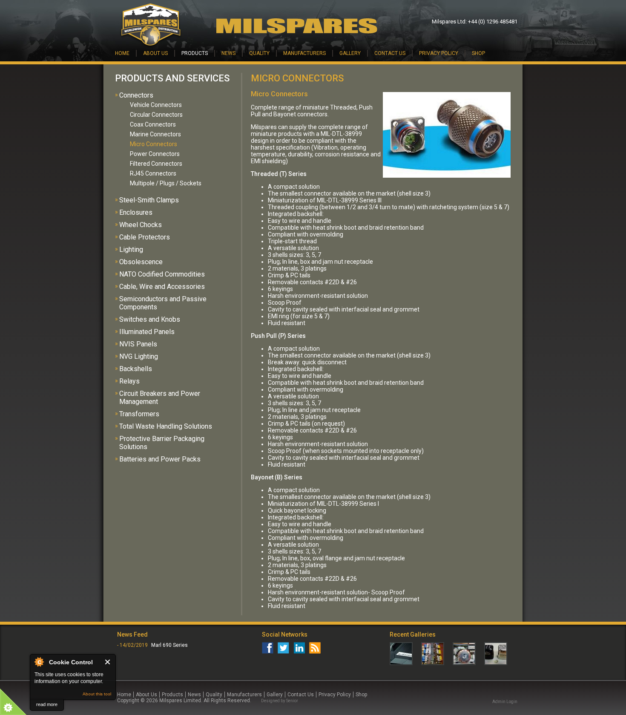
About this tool (97, 694)
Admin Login (504, 701)
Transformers (139, 414)
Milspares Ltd (448, 21)
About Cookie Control (38, 661)
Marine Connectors (155, 134)
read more (46, 704)
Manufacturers (304, 53)
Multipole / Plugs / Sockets (165, 183)
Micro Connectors (153, 144)
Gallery (350, 53)
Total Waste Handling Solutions (165, 426)
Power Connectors (155, 153)
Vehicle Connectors (156, 104)
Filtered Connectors (156, 163)
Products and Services (172, 78)
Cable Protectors (144, 237)
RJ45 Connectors (153, 173)
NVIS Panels (138, 344)
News (228, 53)
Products (194, 53)
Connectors (136, 95)
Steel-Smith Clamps (149, 200)
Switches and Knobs (149, 319)
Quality (259, 53)
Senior (292, 700)
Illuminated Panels (147, 332)
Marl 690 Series (169, 645)
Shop (478, 53)
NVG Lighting (138, 356)
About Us (155, 53)
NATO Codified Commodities (162, 274)
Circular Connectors (156, 114)
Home (122, 53)
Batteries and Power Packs (160, 459)
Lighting (131, 249)
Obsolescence (141, 262)
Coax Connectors (153, 124)
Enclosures (135, 212)
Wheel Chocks (140, 225)
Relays (129, 381)
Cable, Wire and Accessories (162, 287)
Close (108, 662)
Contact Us (389, 53)
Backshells (135, 369)
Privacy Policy (438, 53)
